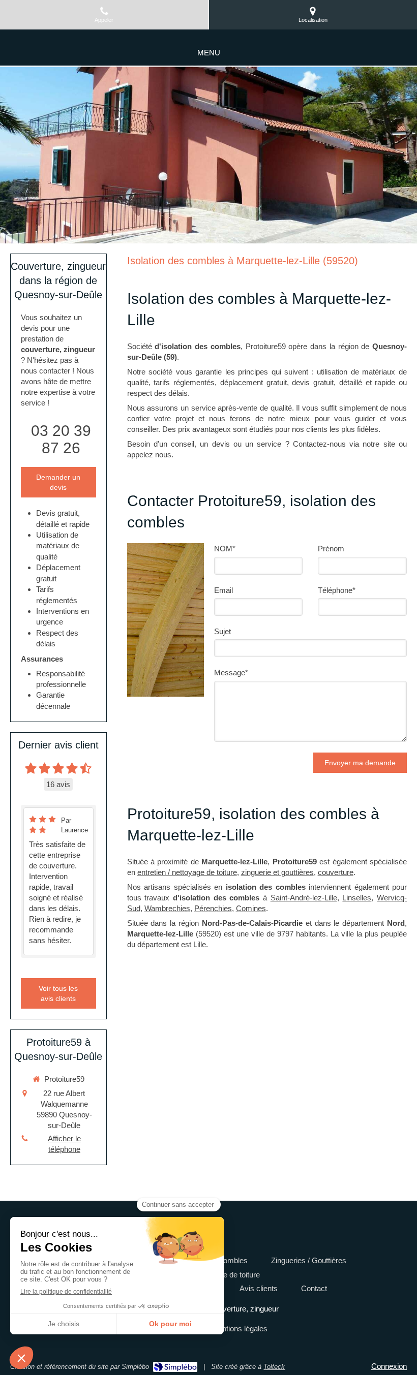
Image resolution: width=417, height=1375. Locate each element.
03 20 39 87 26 (61, 439)
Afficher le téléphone (64, 1143)
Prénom (331, 548)
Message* (231, 672)
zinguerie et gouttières (277, 872)
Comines (251, 908)
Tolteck (274, 1366)
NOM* (224, 548)
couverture (335, 872)
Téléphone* (336, 590)
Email (223, 590)
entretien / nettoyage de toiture (187, 872)
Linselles (356, 897)
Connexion (389, 1366)
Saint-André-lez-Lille (304, 897)
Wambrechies (167, 908)
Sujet (222, 631)
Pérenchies (213, 908)
